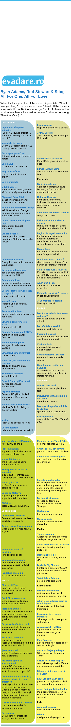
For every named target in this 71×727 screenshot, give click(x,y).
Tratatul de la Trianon (48, 578)
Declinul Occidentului (48, 498)
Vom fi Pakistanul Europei (50, 354)
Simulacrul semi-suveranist (16, 353)
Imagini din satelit (46, 334)
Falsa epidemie (45, 416)
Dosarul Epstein (10, 427)
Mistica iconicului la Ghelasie (17, 702)
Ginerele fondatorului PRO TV (17, 332)
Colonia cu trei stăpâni (13, 560)
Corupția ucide (44, 519)
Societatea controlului (13, 637)
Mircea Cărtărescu (11, 459)
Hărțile (40, 714)
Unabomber (43, 511)
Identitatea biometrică (48, 590)
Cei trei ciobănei (10, 233)
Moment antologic (46, 555)
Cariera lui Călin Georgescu (51, 456)
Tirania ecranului (45, 534)
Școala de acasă (10, 650)
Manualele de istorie (12, 143)
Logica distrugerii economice (52, 233)
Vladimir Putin (44, 344)
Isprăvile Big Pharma (48, 565)
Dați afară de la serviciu (49, 326)
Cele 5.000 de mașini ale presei (53, 544)
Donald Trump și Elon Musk (16, 381)
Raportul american (11, 391)
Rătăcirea (6, 503)
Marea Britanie (9, 301)
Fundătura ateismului (12, 573)
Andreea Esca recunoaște (50, 158)
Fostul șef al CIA (10, 482)
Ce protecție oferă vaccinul (15, 624)
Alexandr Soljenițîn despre (50, 650)
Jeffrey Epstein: (45, 133)
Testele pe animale (11, 609)
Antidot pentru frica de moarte (17, 526)
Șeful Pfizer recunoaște (13, 598)
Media (5, 420)
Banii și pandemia (46, 184)
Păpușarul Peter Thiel (13, 197)
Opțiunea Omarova (46, 197)
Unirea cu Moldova (11, 493)
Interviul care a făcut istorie (16, 404)
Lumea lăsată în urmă (48, 169)
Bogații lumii (43, 249)
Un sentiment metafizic (13, 515)
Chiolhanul (7, 164)
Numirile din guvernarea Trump (18, 207)
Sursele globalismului (48, 480)
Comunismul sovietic (12, 259)
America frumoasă (46, 707)
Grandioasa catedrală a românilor (13, 550)
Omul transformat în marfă (50, 259)
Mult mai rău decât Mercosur (16, 441)
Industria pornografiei (13, 342)
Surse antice (8, 713)
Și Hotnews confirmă (12, 373)
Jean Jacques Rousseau (49, 301)
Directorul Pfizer (10, 585)
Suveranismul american (14, 270)
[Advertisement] (35, 38)
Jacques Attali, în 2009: (49, 627)
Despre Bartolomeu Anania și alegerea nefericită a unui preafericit (17, 679)
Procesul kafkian (10, 449)
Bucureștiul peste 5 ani (13, 153)
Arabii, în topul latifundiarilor (52, 689)
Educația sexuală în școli (50, 679)
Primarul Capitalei (11, 280)
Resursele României (12, 311)
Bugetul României (11, 171)
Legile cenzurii (44, 125)
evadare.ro (23, 81)
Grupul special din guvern (50, 449)
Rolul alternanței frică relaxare (52, 293)
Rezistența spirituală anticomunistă (12, 662)
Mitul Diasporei (9, 187)
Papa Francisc (44, 640)
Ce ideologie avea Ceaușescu (52, 269)
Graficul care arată (46, 385)
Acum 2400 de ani (46, 283)
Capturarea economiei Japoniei (53, 212)
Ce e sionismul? (10, 182)
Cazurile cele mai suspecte (51, 660)
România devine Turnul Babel (52, 441)
